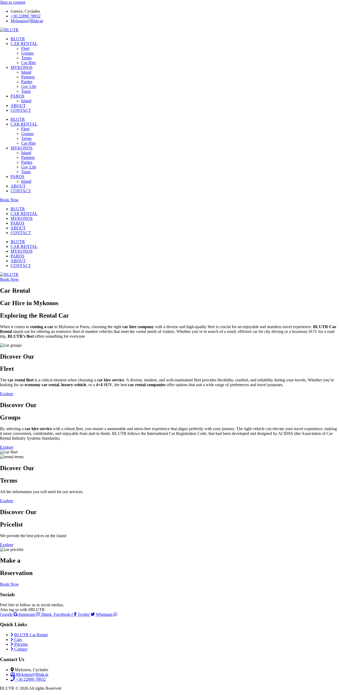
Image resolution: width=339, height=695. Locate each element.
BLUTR (18, 39)
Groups (27, 53)
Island (26, 72)
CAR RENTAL (24, 43)
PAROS (17, 96)
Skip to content (12, 2)
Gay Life (28, 86)
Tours (26, 91)
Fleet (25, 48)
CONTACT (21, 110)
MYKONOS (22, 67)
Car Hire (28, 62)
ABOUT (18, 105)
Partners (28, 77)
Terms (26, 58)
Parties (26, 81)
